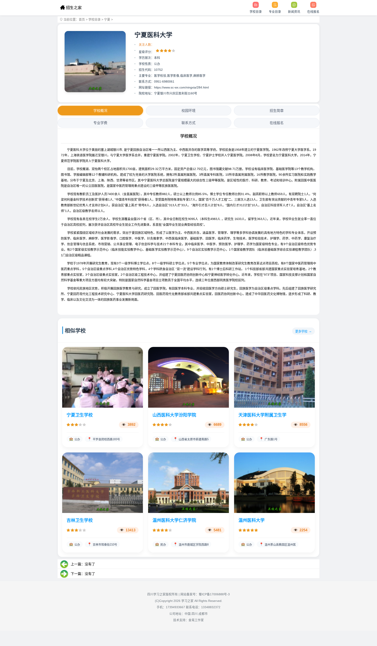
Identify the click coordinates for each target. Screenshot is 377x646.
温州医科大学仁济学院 (174, 520)
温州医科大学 (251, 520)
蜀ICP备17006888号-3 (214, 594)
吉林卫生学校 (80, 520)
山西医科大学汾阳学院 (174, 415)
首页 (82, 19)
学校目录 (94, 19)
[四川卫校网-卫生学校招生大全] (71, 7)
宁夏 (107, 19)
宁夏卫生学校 (80, 415)
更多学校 (301, 331)
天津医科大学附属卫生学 (262, 415)
